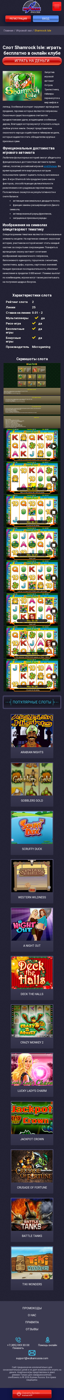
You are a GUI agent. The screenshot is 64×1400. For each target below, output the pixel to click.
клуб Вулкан (50, 166)
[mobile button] (56, 6)
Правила (32, 1322)
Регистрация (18, 18)
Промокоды (32, 1308)
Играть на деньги (32, 61)
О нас (32, 1315)
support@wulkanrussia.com (32, 1358)
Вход (45, 18)
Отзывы (32, 1329)
